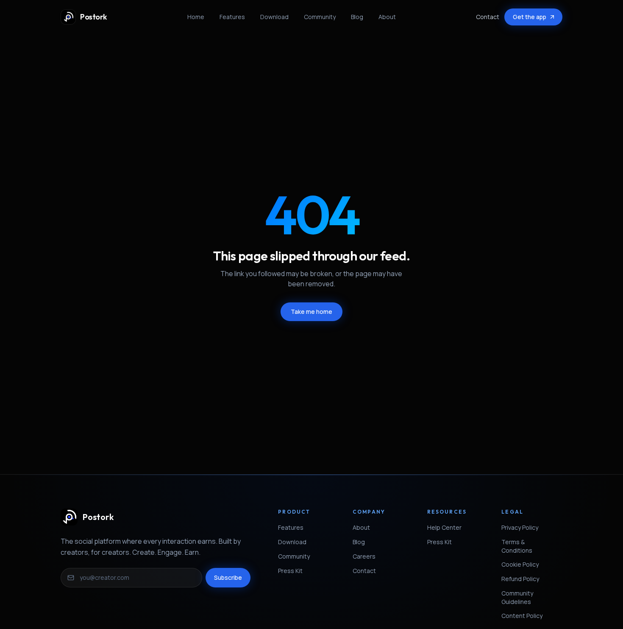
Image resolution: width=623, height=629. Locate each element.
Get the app (529, 17)
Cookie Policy (520, 564)
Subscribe (228, 577)
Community (320, 17)
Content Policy (521, 616)
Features (232, 17)
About (387, 17)
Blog (357, 17)
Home (195, 17)
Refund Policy (520, 579)
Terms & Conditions (516, 546)
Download (274, 17)
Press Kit (290, 571)
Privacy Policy (519, 527)
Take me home (311, 312)
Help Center (444, 527)
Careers (364, 556)
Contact (487, 17)
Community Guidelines (517, 597)
